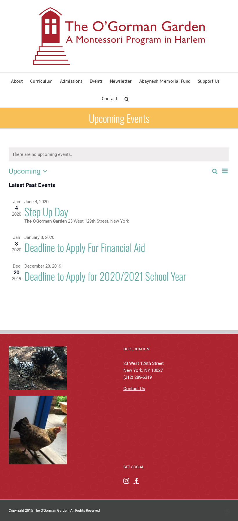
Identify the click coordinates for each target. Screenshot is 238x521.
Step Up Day (46, 211)
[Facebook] (136, 481)
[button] (127, 98)
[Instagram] (126, 481)
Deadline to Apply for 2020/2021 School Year (105, 276)
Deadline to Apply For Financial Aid (84, 247)
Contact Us (134, 388)
